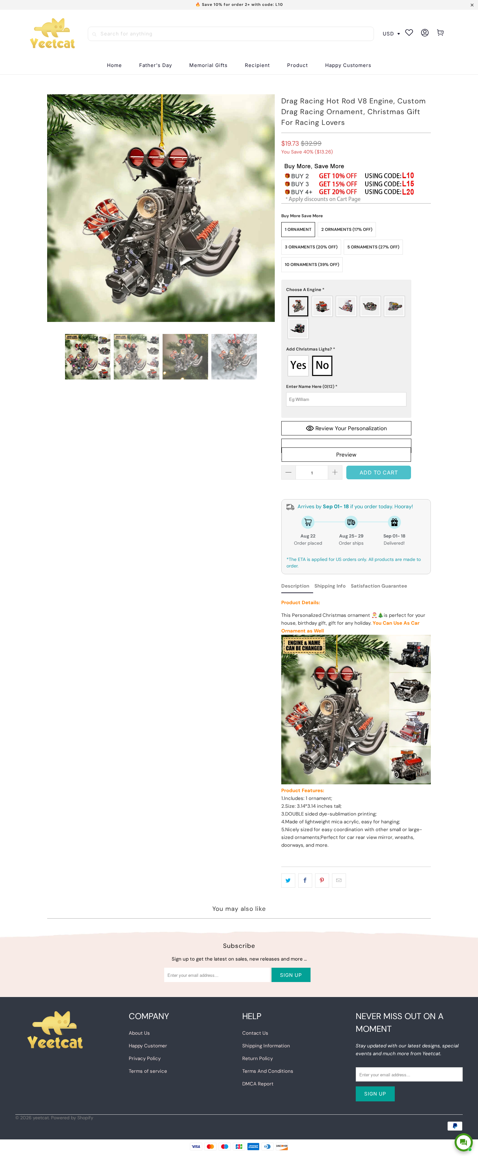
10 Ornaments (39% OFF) (312, 264)
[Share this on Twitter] (288, 880)
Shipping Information (266, 1046)
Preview (346, 454)
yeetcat (41, 1118)
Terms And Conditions (267, 1071)
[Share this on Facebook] (305, 880)
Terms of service (148, 1071)
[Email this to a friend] (339, 880)
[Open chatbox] (464, 1142)
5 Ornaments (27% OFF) (373, 247)
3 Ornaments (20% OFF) (311, 247)
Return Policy (257, 1058)
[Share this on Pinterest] (322, 880)
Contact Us (255, 1033)
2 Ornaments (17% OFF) (346, 229)
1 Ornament (298, 229)
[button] (257, 65)
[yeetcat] (52, 33)
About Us (139, 1033)
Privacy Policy (145, 1058)
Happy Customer (148, 1046)
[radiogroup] (346, 317)
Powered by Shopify (72, 1118)
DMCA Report (257, 1084)
